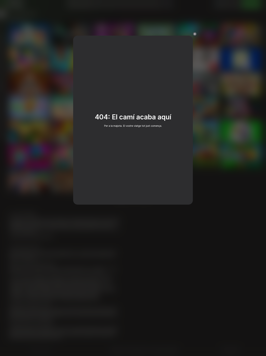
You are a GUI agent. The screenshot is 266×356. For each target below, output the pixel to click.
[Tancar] (194, 34)
